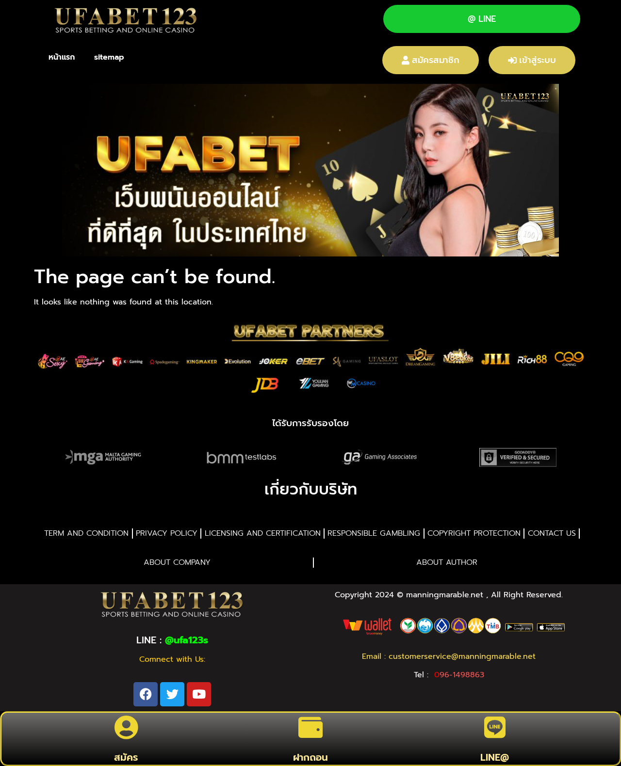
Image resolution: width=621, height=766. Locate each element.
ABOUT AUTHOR (446, 562)
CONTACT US (552, 533)
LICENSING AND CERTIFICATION (263, 533)
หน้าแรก (62, 57)
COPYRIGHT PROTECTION (474, 533)
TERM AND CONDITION (86, 533)
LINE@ (494, 757)
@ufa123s (186, 640)
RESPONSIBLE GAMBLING (373, 533)
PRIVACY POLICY (166, 533)
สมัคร (126, 757)
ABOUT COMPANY (177, 562)
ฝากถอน (310, 757)
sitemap (109, 57)
